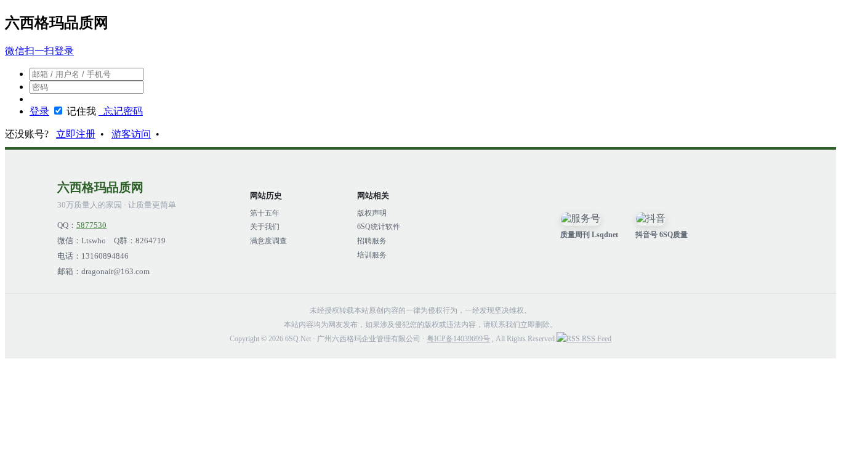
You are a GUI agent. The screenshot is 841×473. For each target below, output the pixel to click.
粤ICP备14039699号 (458, 338)
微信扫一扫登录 (39, 51)
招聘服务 (372, 240)
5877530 (91, 225)
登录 (39, 111)
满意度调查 (268, 240)
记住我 (81, 111)
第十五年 (265, 213)
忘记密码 (121, 111)
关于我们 (265, 226)
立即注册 (75, 134)
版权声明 (372, 213)
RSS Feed (595, 338)
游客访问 (131, 134)
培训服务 (372, 255)
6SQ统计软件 (378, 226)
